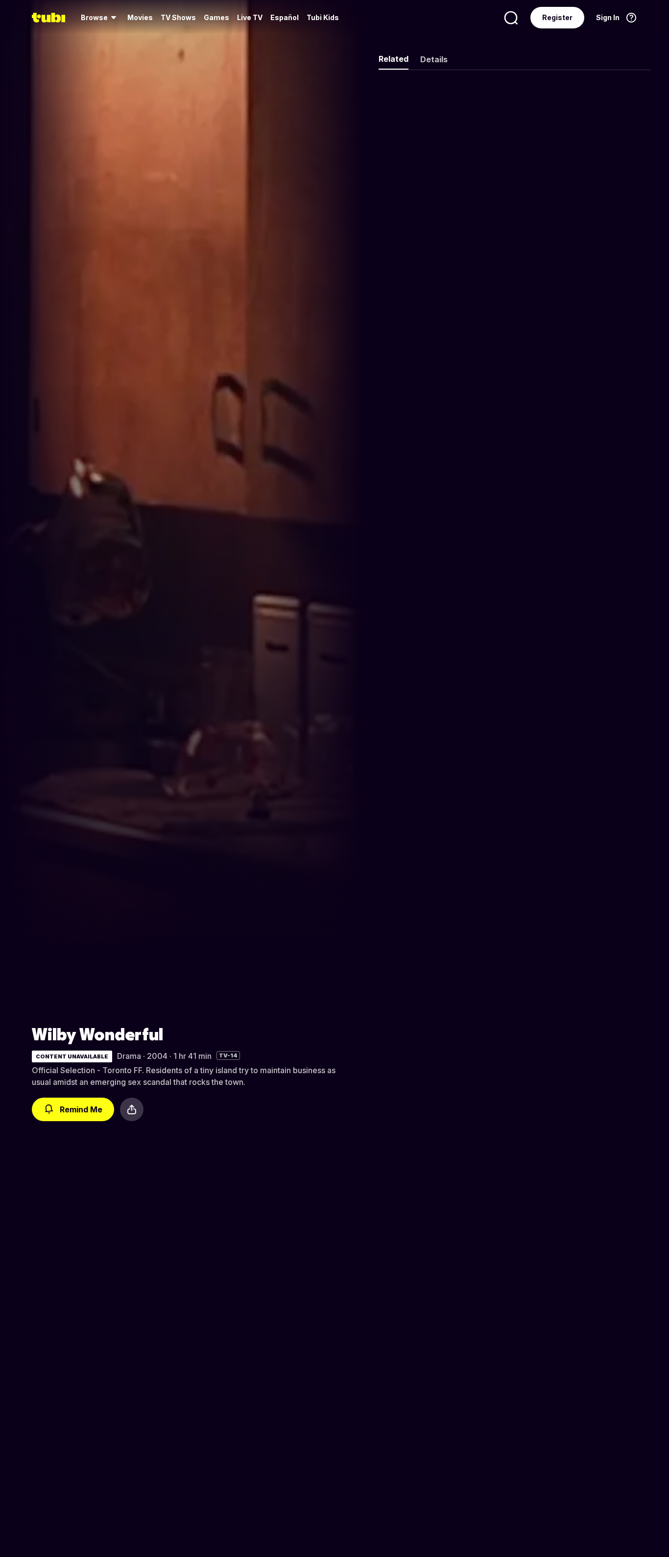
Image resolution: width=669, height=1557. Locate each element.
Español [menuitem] (284, 17)
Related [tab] (393, 59)
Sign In (608, 17)
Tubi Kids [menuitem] (323, 17)
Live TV (250, 17)
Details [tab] (434, 59)
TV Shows (178, 17)
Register (557, 17)
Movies (140, 17)
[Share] (131, 1109)
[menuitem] (100, 18)
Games (216, 17)
